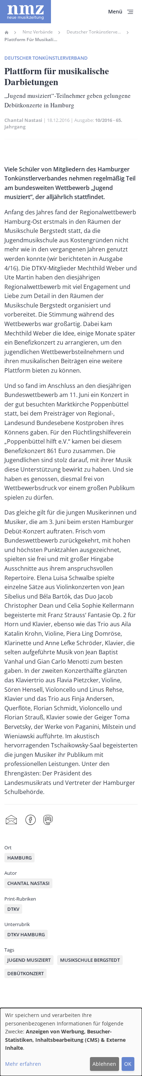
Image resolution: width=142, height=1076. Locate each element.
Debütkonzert (25, 973)
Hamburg (19, 857)
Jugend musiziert (29, 960)
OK (127, 1063)
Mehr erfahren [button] (23, 1063)
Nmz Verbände (38, 32)
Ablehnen (104, 1063)
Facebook (30, 820)
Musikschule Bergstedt (90, 960)
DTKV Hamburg (26, 934)
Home (6, 32)
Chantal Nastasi (23, 120)
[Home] (25, 11)
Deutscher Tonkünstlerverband (94, 32)
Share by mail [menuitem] (11, 820)
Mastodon (48, 820)
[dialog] (71, 1042)
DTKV (13, 909)
